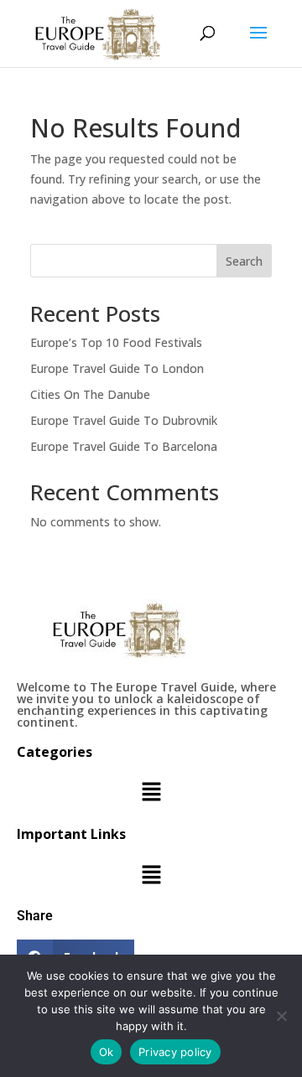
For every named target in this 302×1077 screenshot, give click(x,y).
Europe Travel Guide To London (117, 368)
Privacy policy (175, 1052)
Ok (106, 1052)
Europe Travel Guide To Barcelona (123, 446)
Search (244, 261)
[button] (151, 792)
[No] (281, 1015)
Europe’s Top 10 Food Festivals (116, 342)
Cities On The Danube (90, 394)
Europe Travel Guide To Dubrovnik (123, 420)
